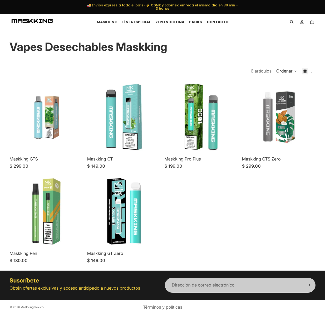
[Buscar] (291, 22)
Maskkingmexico (32, 307)
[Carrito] (312, 22)
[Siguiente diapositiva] (308, 117)
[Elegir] (76, 146)
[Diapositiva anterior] (249, 117)
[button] (286, 71)
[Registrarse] (308, 285)
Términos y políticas (162, 307)
